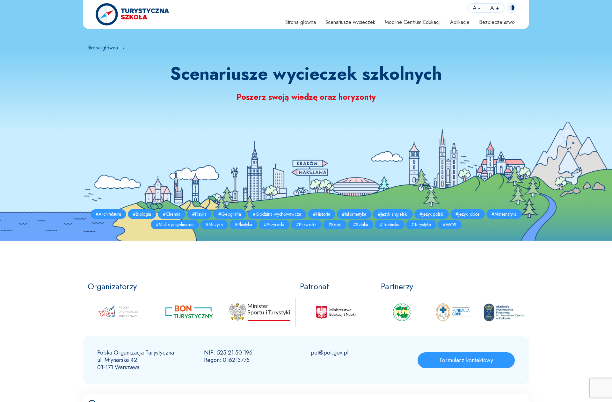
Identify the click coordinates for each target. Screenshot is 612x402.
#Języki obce (467, 214)
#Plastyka (243, 224)
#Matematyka (504, 214)
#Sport (334, 224)
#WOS (449, 224)
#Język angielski (393, 214)
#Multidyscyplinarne (175, 224)
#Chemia (171, 214)
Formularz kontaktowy (466, 360)
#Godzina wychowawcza (277, 214)
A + (494, 8)
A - (476, 8)
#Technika (389, 224)
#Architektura (108, 214)
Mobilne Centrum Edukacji (413, 22)
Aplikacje (460, 22)
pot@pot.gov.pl (329, 352)
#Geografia (229, 214)
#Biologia (142, 214)
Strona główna (300, 22)
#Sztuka (360, 224)
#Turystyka (421, 224)
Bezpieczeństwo (497, 22)
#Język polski (431, 214)
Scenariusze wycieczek (350, 22)
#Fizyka (199, 214)
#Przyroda (274, 224)
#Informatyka (354, 214)
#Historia (321, 214)
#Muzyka (214, 224)
